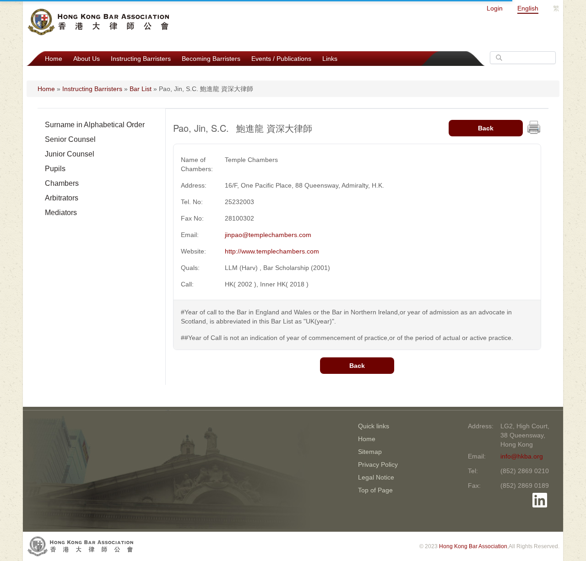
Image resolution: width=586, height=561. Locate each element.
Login (495, 8)
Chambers (62, 183)
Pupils (55, 169)
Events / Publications (281, 58)
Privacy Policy (378, 464)
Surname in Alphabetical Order (95, 125)
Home (53, 58)
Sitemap (370, 451)
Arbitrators (61, 198)
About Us (86, 58)
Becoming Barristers (211, 58)
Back (486, 128)
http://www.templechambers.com (272, 251)
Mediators (61, 212)
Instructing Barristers (141, 58)
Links (329, 58)
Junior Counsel (69, 154)
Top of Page (375, 490)
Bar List (141, 88)
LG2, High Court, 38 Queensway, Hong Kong (524, 435)
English (527, 8)
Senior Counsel (70, 139)
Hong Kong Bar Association (473, 546)
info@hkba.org (521, 456)
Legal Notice (376, 477)
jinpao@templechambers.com (268, 234)
